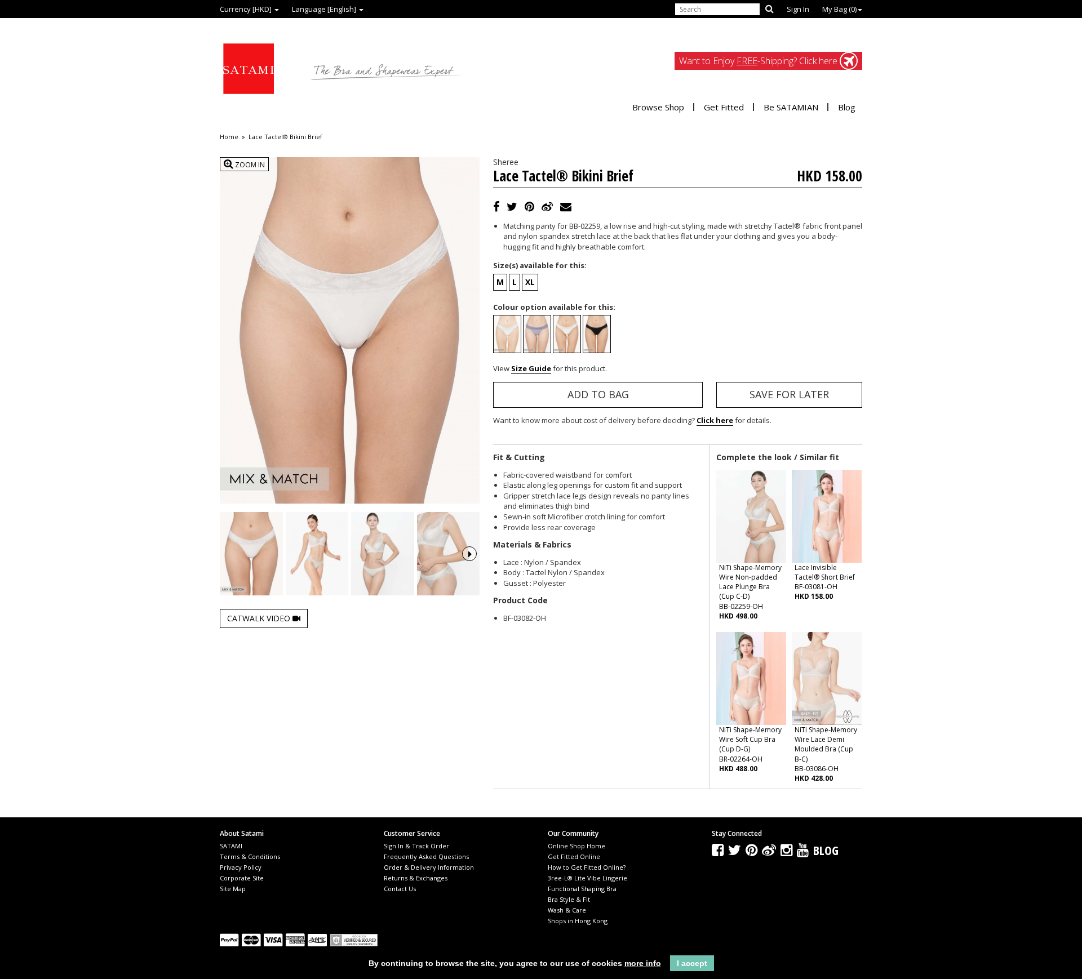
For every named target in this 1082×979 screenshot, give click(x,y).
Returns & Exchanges (415, 878)
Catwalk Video (259, 618)
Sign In (798, 9)
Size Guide (531, 368)
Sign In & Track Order (416, 846)
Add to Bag (598, 394)
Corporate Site (242, 878)
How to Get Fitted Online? (587, 867)
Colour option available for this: (554, 307)
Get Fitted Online (574, 856)
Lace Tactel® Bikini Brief (285, 137)
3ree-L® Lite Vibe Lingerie (587, 878)
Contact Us (400, 888)
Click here (715, 420)
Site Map (233, 888)
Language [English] (325, 9)
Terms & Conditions (250, 856)
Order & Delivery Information (429, 867)
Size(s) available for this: (540, 265)
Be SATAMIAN (791, 107)
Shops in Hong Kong (577, 920)
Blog (846, 107)
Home (229, 137)
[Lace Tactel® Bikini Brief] (251, 554)
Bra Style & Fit (569, 899)
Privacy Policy (240, 867)
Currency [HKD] (246, 9)
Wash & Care (567, 910)
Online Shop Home (576, 846)
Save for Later (789, 394)
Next (469, 553)
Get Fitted (724, 107)
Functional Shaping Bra (582, 888)
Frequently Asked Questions (426, 856)
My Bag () (839, 9)
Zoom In (249, 165)
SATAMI (231, 846)
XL (530, 282)
